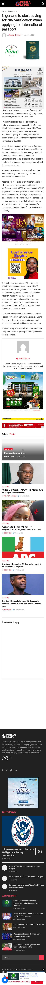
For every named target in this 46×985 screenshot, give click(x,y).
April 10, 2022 (18, 533)
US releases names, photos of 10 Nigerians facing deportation (18, 852)
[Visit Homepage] (23, 3)
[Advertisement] (23, 702)
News (10, 11)
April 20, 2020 (20, 456)
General (16, 11)
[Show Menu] (3, 3)
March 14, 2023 (29, 35)
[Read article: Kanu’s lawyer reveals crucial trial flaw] (7, 926)
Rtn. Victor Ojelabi (10, 496)
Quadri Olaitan (14, 35)
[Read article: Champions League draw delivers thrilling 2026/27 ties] (7, 936)
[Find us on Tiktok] (11, 770)
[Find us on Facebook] (2, 770)
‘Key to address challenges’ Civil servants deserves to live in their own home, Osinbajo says (21, 604)
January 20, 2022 (24, 496)
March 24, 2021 (19, 570)
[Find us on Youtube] (16, 770)
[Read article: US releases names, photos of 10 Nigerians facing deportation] (23, 831)
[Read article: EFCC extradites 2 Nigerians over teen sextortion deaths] (7, 946)
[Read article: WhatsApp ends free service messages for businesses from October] (7, 903)
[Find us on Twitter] (7, 770)
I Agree (37, 982)
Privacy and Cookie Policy (19, 982)
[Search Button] (43, 3)
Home (4, 11)
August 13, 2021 (19, 610)
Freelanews (10, 456)
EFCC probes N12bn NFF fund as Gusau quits (26, 877)
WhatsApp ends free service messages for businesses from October (26, 903)
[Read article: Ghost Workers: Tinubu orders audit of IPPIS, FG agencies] (7, 916)
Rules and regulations (14, 453)
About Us (5, 969)
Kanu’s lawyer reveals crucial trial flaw (28, 924)
